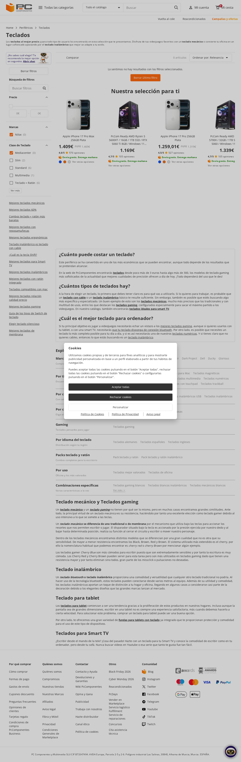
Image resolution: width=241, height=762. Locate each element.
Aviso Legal (153, 414)
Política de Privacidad (125, 414)
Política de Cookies (92, 414)
